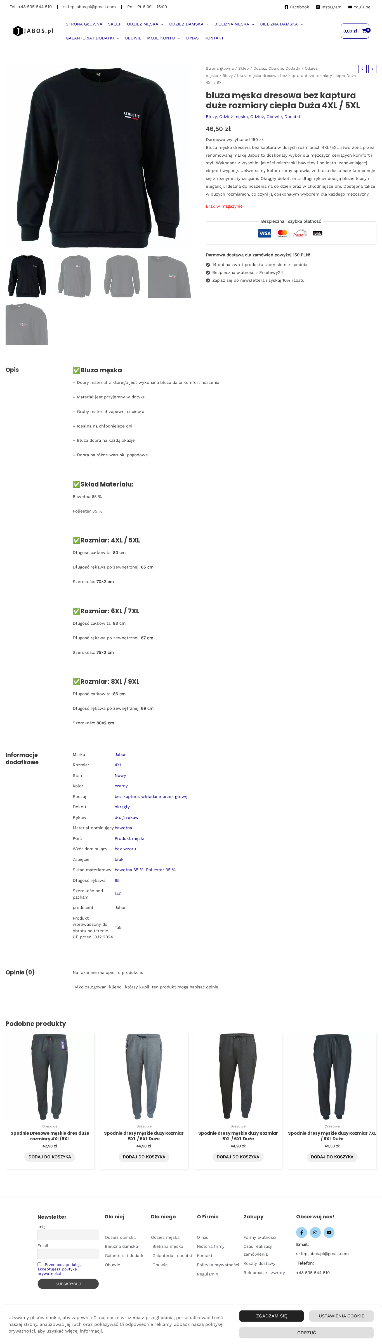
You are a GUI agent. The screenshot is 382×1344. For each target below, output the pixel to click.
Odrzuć (306, 1332)
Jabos (120, 754)
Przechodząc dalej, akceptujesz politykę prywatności (59, 1269)
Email (42, 1245)
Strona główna (220, 68)
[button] (161, 24)
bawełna (123, 827)
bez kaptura (127, 796)
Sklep (243, 68)
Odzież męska (233, 116)
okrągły (122, 806)
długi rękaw (127, 817)
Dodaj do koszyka (50, 1156)
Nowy (120, 775)
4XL (118, 764)
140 (118, 893)
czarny (121, 785)
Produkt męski (129, 838)
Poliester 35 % (161, 869)
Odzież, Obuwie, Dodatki (276, 68)
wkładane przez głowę (164, 796)
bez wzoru (125, 848)
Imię (41, 1226)
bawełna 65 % (129, 869)
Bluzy (228, 75)
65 (117, 880)
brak (119, 859)
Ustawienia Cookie (341, 1316)
